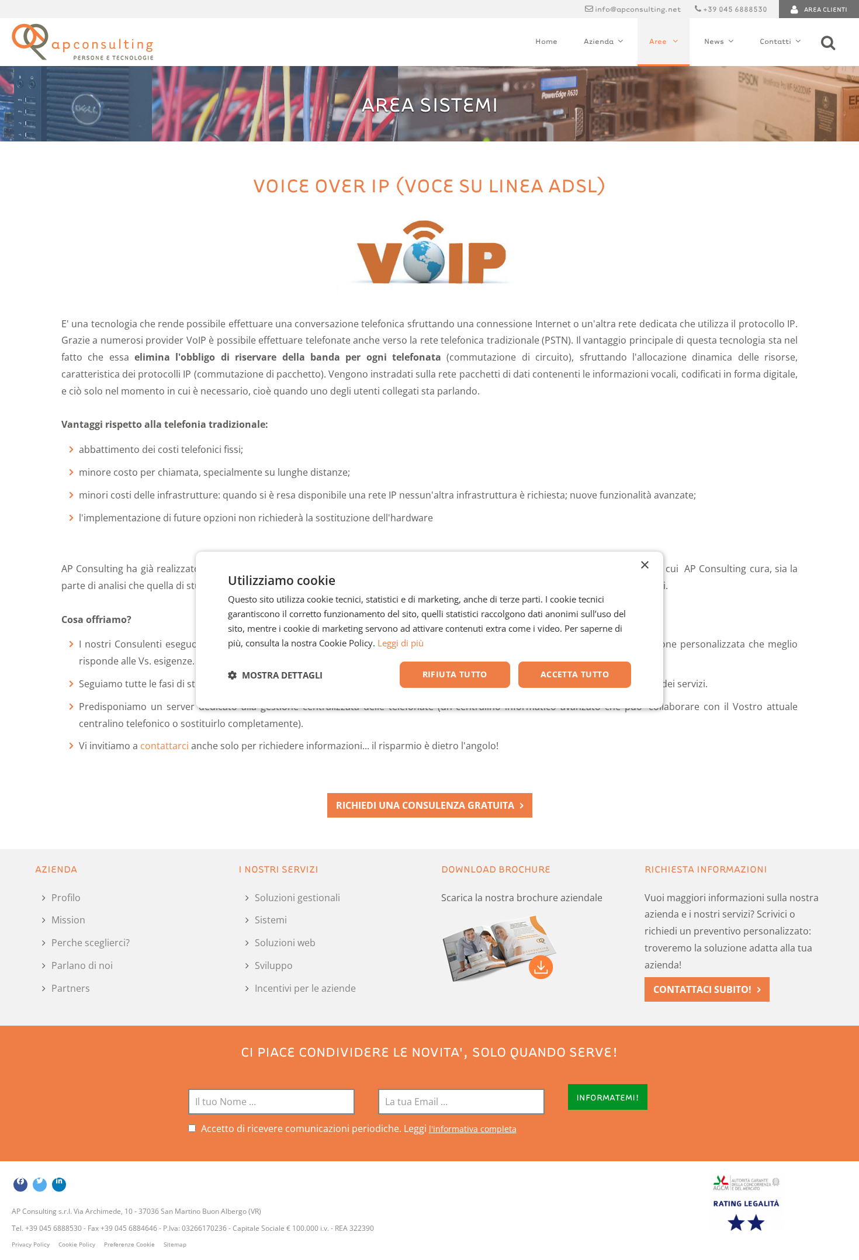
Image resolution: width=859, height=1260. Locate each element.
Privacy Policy (31, 1244)
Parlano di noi (82, 965)
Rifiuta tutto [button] (454, 674)
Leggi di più (400, 643)
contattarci (164, 745)
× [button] (644, 565)
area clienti (825, 9)
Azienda (599, 41)
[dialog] (429, 630)
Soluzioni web (285, 942)
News (714, 41)
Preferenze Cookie (129, 1244)
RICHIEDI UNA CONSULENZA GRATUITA (425, 805)
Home (546, 41)
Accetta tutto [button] (575, 674)
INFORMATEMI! (607, 1097)
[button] (275, 675)
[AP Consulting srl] (82, 42)
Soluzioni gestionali (297, 897)
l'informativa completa (473, 1128)
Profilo (66, 897)
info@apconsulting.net (638, 8)
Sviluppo (274, 965)
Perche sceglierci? (90, 942)
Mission (68, 919)
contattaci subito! (702, 989)
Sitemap (175, 1244)
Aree (659, 41)
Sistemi (271, 919)
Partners (70, 988)
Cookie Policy (76, 1244)
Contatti (775, 41)
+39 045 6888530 (735, 8)
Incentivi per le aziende (305, 988)
